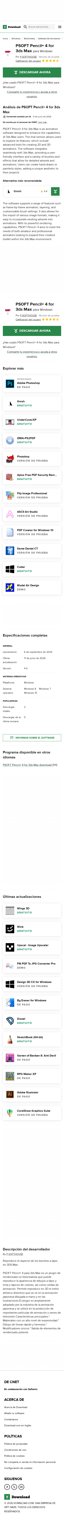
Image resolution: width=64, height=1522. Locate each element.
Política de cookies (14, 1456)
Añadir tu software (14, 1413)
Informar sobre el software (34, 737)
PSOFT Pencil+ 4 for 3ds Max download (27, 765)
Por (26, 56)
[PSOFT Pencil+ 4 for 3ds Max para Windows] (8, 53)
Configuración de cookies (18, 1468)
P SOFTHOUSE (14, 1254)
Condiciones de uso (15, 1449)
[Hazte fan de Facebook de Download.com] (7, 1487)
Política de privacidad (15, 1443)
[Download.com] (11, 27)
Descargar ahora (34, 72)
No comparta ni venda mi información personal (29, 1462)
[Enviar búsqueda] (25, 27)
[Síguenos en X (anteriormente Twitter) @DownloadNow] (14, 1487)
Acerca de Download (15, 1407)
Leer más (42, 122)
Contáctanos (11, 1419)
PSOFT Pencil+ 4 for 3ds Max (35, 48)
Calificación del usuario (28, 60)
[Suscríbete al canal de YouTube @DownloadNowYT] (21, 1487)
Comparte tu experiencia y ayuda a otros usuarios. (32, 94)
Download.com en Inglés (17, 1425)
